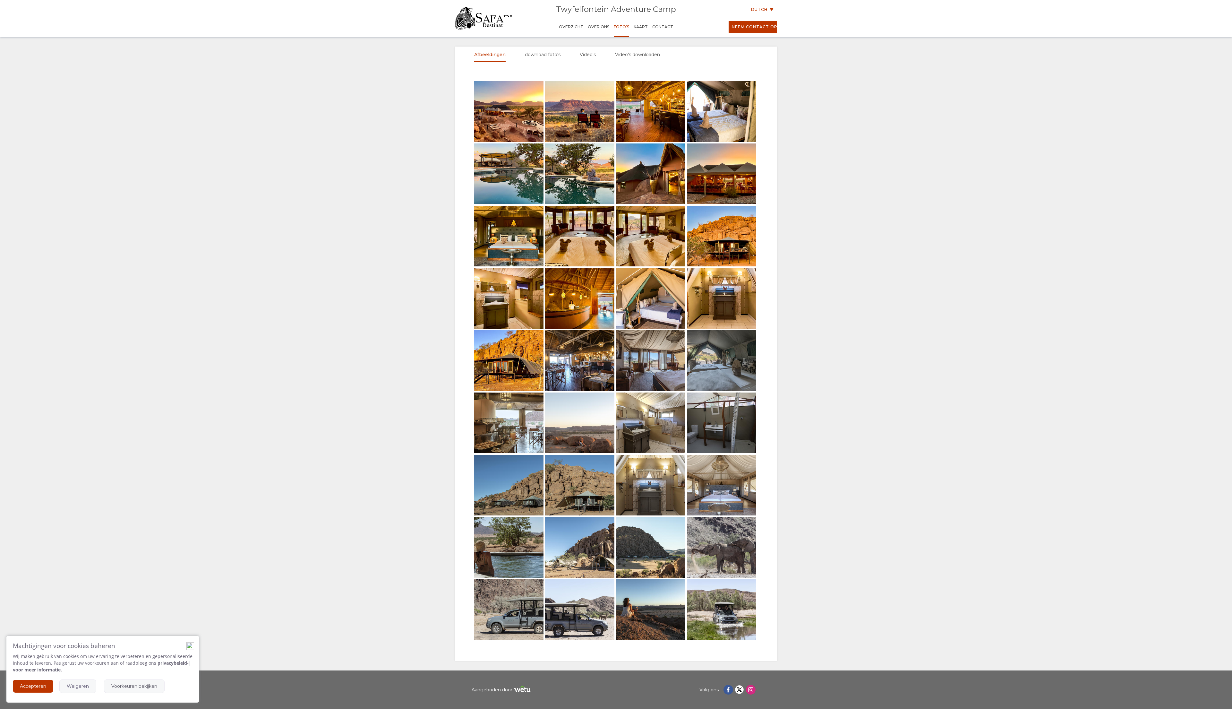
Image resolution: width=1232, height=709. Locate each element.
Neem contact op (754, 26)
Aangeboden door (492, 690)
